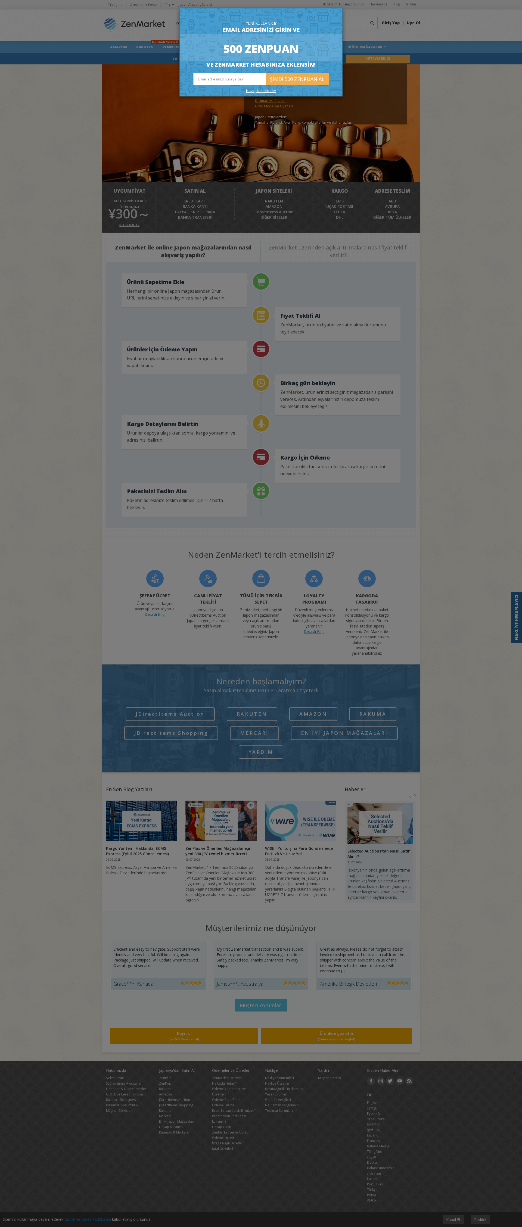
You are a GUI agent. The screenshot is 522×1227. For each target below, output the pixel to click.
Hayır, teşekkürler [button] (261, 90)
